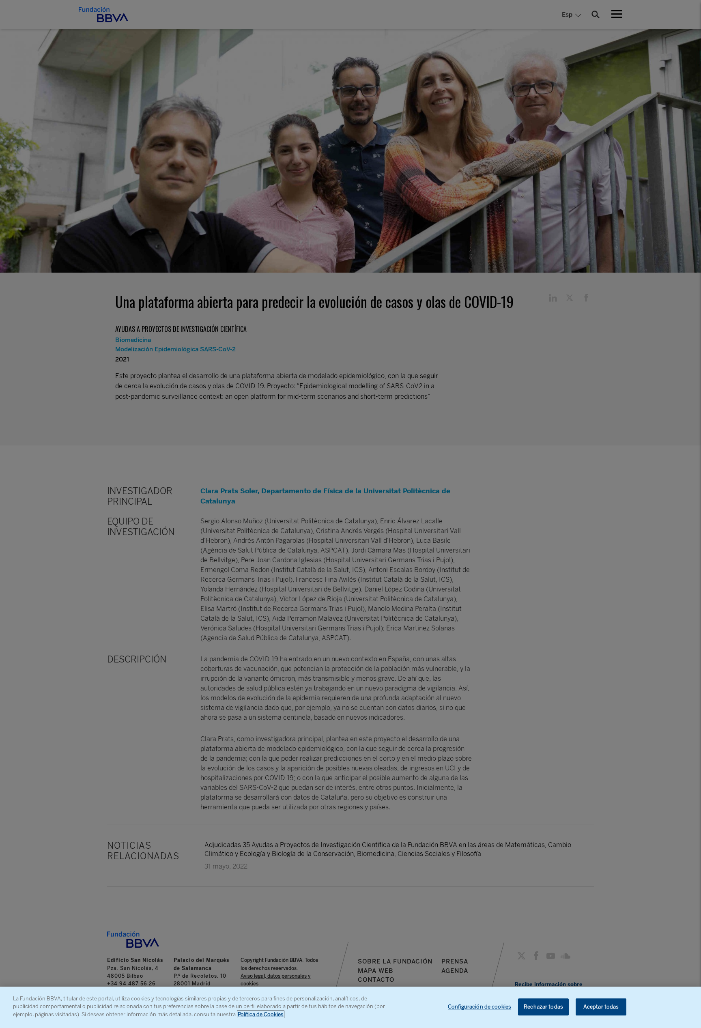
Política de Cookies (261, 1014)
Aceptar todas (601, 1007)
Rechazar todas (543, 1007)
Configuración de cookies (479, 1007)
